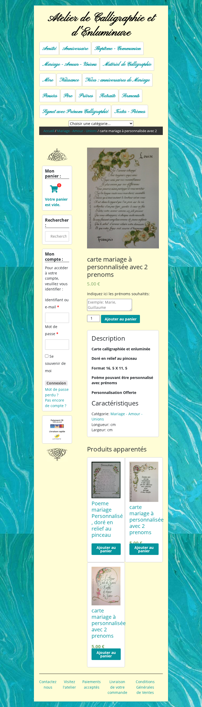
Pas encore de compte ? (55, 403)
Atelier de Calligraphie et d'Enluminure (101, 25)
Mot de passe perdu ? (57, 392)
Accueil (48, 131)
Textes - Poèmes (129, 111)
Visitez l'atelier (69, 684)
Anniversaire (75, 48)
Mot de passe (51, 330)
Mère (47, 80)
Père (67, 95)
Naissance (69, 80)
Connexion (56, 383)
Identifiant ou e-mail (57, 303)
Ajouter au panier (121, 318)
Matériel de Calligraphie (127, 64)
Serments (130, 95)
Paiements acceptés (91, 684)
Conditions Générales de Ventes (145, 687)
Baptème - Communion (117, 48)
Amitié (49, 48)
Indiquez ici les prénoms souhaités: (118, 293)
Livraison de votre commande (117, 687)
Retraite (107, 95)
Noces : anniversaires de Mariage (117, 80)
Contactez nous (48, 684)
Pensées (49, 95)
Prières (86, 95)
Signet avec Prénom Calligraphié (75, 111)
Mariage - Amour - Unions (69, 64)
